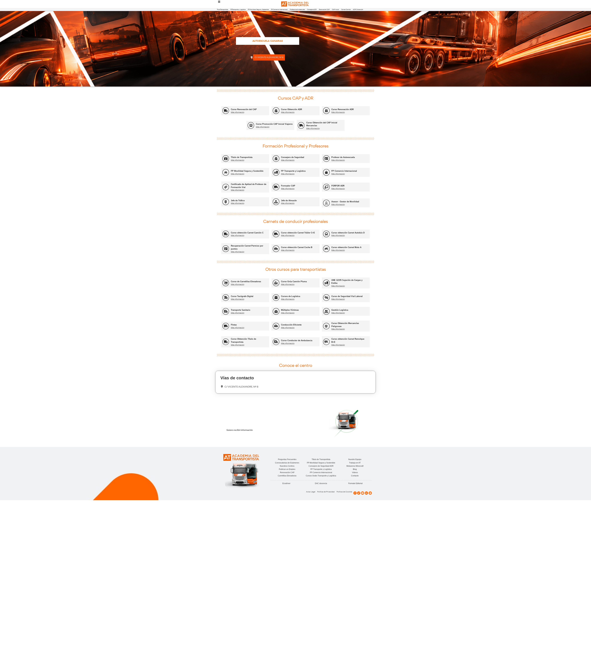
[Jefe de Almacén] (276, 201)
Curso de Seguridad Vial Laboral (347, 296)
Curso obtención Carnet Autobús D (348, 233)
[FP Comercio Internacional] (326, 172)
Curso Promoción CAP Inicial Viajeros (274, 124)
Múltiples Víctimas (290, 310)
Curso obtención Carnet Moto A (346, 247)
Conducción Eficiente (291, 325)
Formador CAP (288, 186)
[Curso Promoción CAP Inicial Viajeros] (251, 125)
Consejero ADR (312, 9)
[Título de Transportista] (225, 158)
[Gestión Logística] (326, 311)
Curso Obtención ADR (291, 109)
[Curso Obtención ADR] (276, 110)
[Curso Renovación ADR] (326, 110)
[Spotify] (370, 493)
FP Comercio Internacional (279, 9)
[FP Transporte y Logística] (276, 172)
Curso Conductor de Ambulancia (296, 340)
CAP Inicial (335, 9)
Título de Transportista (241, 157)
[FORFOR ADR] (326, 187)
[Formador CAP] (276, 187)
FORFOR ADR (337, 186)
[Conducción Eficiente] (276, 326)
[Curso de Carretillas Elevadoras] (225, 283)
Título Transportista (222, 9)
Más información (237, 112)
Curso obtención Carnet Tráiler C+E (298, 233)
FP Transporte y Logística (238, 9)
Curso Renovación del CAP (244, 109)
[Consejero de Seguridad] (276, 158)
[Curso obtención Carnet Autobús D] (326, 234)
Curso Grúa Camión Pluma (294, 281)
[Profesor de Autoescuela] (326, 158)
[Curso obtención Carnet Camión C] (225, 234)
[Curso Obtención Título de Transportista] (225, 342)
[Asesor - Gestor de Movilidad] (326, 203)
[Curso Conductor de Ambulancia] (276, 342)
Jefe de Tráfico (238, 200)
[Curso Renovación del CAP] (225, 110)
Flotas (234, 325)
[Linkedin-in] (366, 493)
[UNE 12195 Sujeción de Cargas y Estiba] (326, 283)
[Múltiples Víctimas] (276, 311)
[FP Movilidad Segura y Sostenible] (225, 172)
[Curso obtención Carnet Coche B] (276, 248)
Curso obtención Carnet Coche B (296, 247)
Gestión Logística (339, 310)
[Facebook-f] (355, 493)
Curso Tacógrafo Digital (242, 296)
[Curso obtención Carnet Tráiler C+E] (276, 234)
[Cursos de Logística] (276, 297)
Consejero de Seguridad (292, 157)
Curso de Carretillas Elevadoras (246, 281)
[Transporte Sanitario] (225, 311)
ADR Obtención (358, 9)
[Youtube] (362, 493)
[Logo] (295, 4)
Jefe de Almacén (289, 200)
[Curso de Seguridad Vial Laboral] (326, 297)
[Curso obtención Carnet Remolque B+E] (326, 342)
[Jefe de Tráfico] (225, 201)
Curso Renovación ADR (342, 109)
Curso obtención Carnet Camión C (247, 233)
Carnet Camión (346, 9)
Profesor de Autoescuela (297, 9)
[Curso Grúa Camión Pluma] (276, 283)
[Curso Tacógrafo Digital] (225, 297)
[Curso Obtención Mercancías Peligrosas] (326, 326)
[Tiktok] (358, 493)
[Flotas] (225, 326)
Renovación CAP (324, 9)
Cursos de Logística (290, 296)
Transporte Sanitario (240, 310)
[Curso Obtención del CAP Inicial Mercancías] (301, 125)
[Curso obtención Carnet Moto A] (326, 248)
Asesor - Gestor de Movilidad (345, 201)
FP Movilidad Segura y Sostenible (258, 9)
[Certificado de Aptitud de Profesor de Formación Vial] (225, 187)
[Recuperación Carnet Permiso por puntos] (225, 248)
